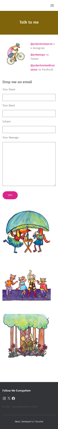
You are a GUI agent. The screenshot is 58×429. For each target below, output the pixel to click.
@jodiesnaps (37, 54)
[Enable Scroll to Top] (52, 423)
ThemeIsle (38, 421)
